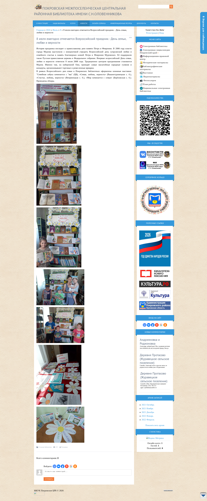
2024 (48, 30)
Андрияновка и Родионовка (150, 341)
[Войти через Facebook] (62, 466)
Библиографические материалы (151, 67)
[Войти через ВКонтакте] (58, 466)
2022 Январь (147, 416)
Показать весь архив (154, 425)
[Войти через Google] (71, 466)
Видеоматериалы (151, 76)
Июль (55, 30)
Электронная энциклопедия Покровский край (155, 51)
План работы (149, 84)
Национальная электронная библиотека (155, 89)
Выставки (148, 73)
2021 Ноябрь (147, 408)
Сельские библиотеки (45, 447)
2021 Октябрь (148, 405)
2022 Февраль (148, 419)
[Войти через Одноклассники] (75, 466)
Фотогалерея (149, 80)
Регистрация (152, 33)
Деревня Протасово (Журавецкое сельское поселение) (154, 359)
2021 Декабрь (148, 412)
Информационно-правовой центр (154, 57)
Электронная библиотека (155, 46)
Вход (161, 33)
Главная (40, 30)
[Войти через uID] (54, 466)
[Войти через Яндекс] (67, 466)
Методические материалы (155, 62)
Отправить (49, 479)
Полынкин (64, 447)
